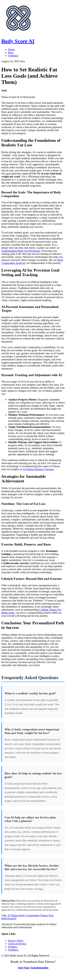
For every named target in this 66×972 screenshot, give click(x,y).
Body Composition (29, 915)
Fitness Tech (47, 915)
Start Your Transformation (33, 967)
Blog (10, 52)
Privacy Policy (16, 940)
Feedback (13, 55)
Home (11, 49)
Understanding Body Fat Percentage (20, 250)
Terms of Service (17, 943)
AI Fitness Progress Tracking (38, 469)
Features (12, 946)
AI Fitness (13, 915)
